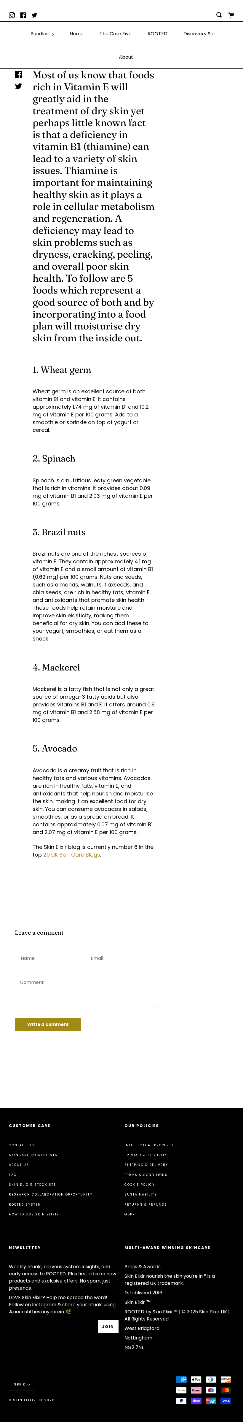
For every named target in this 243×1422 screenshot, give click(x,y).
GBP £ (19, 1384)
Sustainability (140, 1194)
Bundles (40, 33)
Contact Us (21, 1145)
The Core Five (116, 33)
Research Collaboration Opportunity (50, 1194)
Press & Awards (142, 1266)
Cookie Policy (139, 1184)
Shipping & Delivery (146, 1165)
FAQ (13, 1175)
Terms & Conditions (146, 1175)
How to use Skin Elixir (34, 1214)
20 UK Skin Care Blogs (71, 854)
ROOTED (157, 33)
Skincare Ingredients (33, 1155)
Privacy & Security (145, 1155)
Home (77, 33)
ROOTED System (25, 1204)
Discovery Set (199, 33)
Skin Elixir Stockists (32, 1184)
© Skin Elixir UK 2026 (32, 1400)
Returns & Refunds (145, 1204)
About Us (19, 1165)
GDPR (129, 1214)
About (126, 57)
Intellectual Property (149, 1145)
